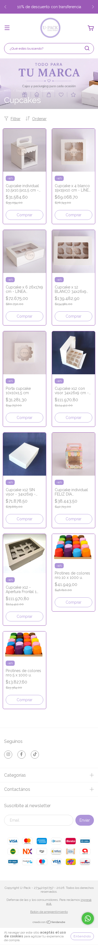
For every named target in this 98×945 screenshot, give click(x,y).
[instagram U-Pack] (8, 754)
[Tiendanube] (49, 923)
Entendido (82, 936)
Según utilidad (26, 90)
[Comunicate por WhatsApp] (88, 918)
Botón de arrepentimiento (49, 912)
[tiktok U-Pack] (35, 754)
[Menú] (7, 28)
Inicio (7, 90)
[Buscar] (87, 48)
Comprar (24, 215)
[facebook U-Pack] (21, 754)
